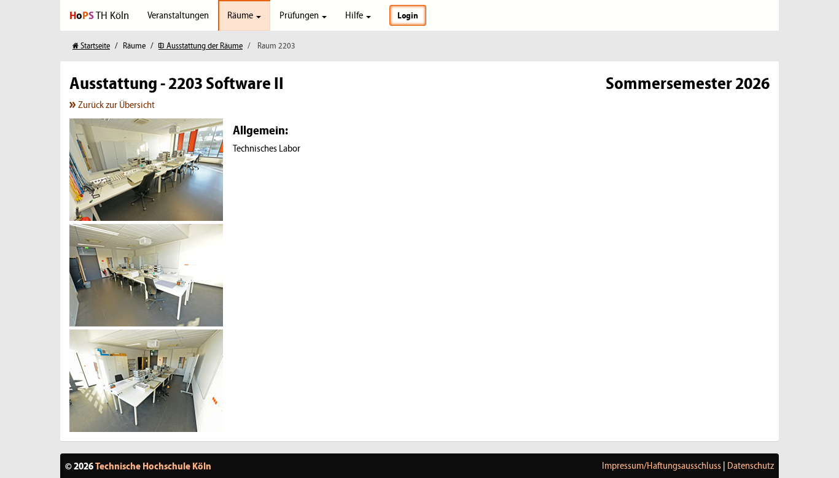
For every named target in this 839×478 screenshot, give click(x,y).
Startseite (94, 45)
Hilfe (355, 15)
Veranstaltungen (178, 15)
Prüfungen (300, 15)
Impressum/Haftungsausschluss (661, 465)
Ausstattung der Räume (204, 45)
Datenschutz (750, 465)
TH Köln (99, 15)
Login (407, 15)
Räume (241, 15)
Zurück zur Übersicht (115, 104)
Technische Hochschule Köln (153, 466)
